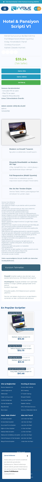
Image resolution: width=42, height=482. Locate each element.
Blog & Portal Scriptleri (7, 441)
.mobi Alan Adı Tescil (27, 441)
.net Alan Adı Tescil (26, 422)
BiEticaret (21, 452)
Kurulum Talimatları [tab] (14, 267)
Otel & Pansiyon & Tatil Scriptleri (10, 438)
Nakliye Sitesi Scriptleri (7, 431)
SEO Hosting (25, 390)
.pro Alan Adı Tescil (26, 435)
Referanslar (4, 393)
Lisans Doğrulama (6, 390)
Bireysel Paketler (26, 397)
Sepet (39, 9)
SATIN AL (21, 82)
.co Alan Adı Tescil (26, 431)
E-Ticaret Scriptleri (6, 418)
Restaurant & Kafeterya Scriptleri (10, 435)
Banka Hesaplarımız (7, 387)
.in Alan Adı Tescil (26, 428)
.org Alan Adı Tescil (26, 425)
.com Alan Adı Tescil (27, 418)
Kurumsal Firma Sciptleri (8, 425)
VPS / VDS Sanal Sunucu (28, 406)
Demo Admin (22, 77)
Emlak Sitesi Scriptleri (7, 422)
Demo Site (22, 71)
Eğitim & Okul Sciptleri (7, 428)
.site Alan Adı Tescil (26, 438)
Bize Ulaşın (4, 410)
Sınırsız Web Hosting (27, 387)
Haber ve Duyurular (7, 397)
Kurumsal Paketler (26, 400)
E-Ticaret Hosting (26, 393)
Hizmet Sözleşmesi (6, 403)
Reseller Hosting (25, 403)
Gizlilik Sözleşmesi (6, 400)
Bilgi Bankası (5, 406)
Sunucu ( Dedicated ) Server (29, 410)
